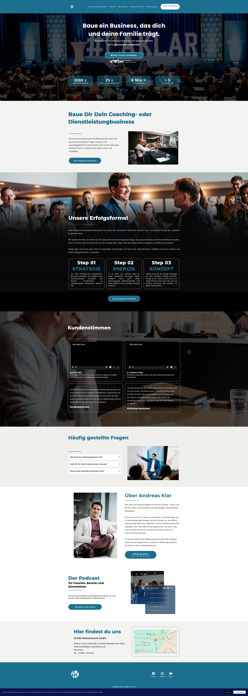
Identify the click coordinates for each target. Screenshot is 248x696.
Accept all (228, 692)
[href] (155, 641)
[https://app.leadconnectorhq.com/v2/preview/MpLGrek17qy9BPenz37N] (86, 674)
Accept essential (239, 692)
